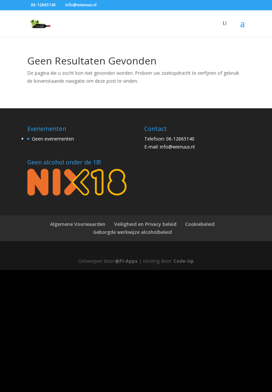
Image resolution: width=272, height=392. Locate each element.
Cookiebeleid (200, 224)
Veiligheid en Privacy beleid (145, 224)
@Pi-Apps (126, 261)
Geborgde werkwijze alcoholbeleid (132, 232)
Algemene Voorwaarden (77, 224)
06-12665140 (43, 5)
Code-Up (183, 261)
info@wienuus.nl (177, 147)
